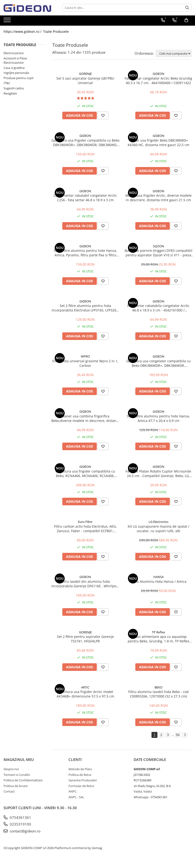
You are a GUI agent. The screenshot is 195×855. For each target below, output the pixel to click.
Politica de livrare (16, 786)
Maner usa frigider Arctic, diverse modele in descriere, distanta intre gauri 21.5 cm (158, 197)
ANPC (72, 791)
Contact (9, 791)
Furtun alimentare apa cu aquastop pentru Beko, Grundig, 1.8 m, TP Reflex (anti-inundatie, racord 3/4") (158, 638)
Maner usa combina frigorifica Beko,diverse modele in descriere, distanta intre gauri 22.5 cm (85, 418)
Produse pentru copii (18, 78)
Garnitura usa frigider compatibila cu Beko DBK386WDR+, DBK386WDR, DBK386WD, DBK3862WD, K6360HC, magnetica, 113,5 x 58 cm (85, 142)
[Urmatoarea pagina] (185, 735)
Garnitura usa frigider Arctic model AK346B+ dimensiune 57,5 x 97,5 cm (85, 693)
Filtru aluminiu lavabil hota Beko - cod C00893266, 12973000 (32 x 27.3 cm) (158, 693)
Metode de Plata (80, 769)
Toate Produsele (56, 31)
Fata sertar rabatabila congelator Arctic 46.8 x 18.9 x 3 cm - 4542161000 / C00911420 (158, 307)
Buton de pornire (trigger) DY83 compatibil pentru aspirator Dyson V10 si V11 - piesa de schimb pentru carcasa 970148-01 (158, 252)
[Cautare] (187, 8)
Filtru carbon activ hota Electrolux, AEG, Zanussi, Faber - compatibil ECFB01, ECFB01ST (85, 528)
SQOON (158, 246)
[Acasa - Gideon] (27, 8)
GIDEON (158, 74)
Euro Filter (85, 522)
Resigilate (10, 93)
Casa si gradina (14, 68)
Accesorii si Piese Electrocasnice (15, 60)
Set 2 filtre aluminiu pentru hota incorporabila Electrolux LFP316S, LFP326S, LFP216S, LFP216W (85, 307)
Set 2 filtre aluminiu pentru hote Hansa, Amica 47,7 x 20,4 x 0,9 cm (158, 418)
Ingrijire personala (16, 73)
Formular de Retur (81, 786)
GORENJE (85, 74)
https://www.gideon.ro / (23, 31)
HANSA (158, 577)
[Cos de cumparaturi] (186, 20)
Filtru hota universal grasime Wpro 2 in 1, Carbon (85, 363)
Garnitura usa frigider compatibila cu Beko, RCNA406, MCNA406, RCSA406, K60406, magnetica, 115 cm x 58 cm (85, 473)
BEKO (158, 687)
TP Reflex (158, 632)
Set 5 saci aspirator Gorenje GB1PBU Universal (85, 80)
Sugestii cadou (14, 88)
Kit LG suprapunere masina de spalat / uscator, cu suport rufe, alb (158, 528)
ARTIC (85, 687)
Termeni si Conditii (17, 775)
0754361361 (20, 817)
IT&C (7, 83)
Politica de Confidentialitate (23, 780)
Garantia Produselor (82, 780)
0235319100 (20, 824)
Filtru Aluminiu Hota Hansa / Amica (158, 581)
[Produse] (8, 21)
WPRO (85, 356)
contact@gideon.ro (24, 831)
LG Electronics (158, 522)
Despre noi (11, 769)
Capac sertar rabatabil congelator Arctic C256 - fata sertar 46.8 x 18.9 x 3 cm (85, 197)
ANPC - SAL (76, 797)
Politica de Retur (80, 775)
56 (178, 734)
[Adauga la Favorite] (103, 115)
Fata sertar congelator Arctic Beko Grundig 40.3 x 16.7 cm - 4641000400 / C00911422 (158, 80)
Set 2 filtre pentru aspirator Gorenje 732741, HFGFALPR (85, 638)
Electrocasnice (14, 53)
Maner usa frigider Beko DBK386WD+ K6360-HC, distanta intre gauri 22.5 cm (158, 142)
